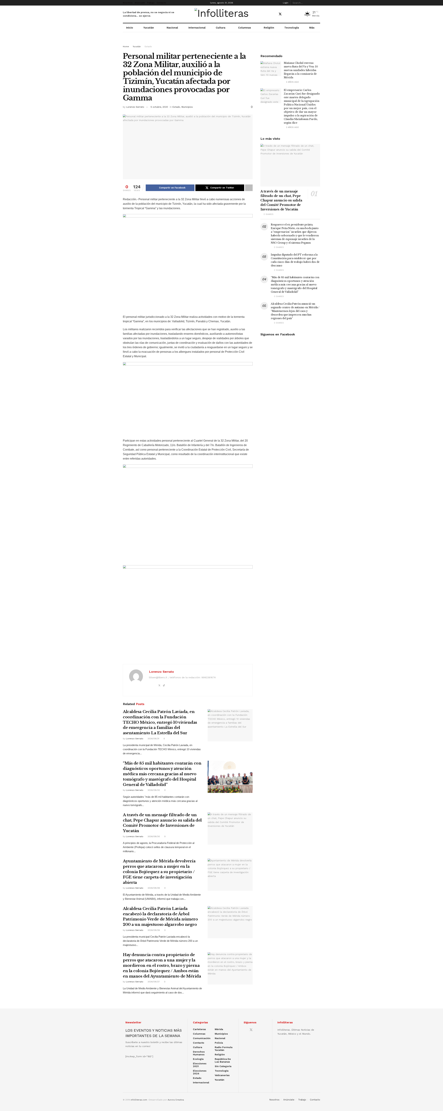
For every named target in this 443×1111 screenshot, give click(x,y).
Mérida (219, 1029)
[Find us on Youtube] (286, 14)
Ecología (198, 1059)
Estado (148, 46)
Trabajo (151, 3)
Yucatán (148, 27)
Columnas (244, 27)
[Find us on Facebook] (274, 14)
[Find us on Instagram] (292, 14)
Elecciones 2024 (199, 1072)
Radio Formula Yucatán (223, 1048)
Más (311, 27)
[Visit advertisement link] (221, 41)
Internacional (197, 27)
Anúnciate (140, 3)
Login (285, 3)
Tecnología (291, 27)
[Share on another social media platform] (249, 187)
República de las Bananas (223, 1060)
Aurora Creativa (176, 1100)
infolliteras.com (139, 1100)
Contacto (161, 3)
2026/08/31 (153, 738)
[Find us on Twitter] (280, 14)
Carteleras (199, 1029)
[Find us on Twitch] (298, 14)
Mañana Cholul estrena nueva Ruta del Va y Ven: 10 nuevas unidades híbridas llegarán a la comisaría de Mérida (301, 70)
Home (126, 46)
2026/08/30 (153, 790)
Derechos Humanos (199, 1053)
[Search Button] (318, 3)
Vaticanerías (222, 1075)
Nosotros (128, 3)
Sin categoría (223, 1066)
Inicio (129, 27)
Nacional (172, 27)
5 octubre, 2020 (159, 107)
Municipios (187, 107)
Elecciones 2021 (199, 1065)
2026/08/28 (153, 888)
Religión (269, 27)
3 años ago (292, 127)
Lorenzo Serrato (135, 107)
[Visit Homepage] (222, 14)
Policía (219, 1042)
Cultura (220, 27)
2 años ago (292, 82)
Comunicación (201, 1038)
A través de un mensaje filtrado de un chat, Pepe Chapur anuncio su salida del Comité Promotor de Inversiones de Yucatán (281, 200)
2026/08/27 (153, 981)
